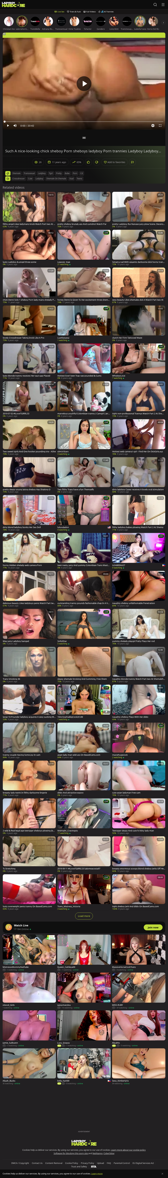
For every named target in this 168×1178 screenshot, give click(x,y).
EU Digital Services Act (143, 1163)
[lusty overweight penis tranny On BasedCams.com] (29, 892)
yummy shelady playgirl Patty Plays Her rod (133, 641)
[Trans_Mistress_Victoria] (83, 892)
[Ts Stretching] (29, 854)
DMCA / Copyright (20, 1163)
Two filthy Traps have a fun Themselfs (75, 489)
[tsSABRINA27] (138, 551)
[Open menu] (163, 5)
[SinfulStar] (83, 627)
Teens (79, 178)
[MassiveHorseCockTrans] (138, 953)
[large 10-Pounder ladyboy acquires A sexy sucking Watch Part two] (29, 703)
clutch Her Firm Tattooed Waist (127, 338)
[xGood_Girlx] (29, 991)
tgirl (51, 173)
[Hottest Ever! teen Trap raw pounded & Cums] (83, 361)
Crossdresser (18, 178)
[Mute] (15, 125)
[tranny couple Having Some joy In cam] (29, 741)
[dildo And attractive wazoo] (83, 779)
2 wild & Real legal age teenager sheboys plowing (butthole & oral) (29, 831)
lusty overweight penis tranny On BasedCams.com (27, 906)
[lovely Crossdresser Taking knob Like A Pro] (29, 324)
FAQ (109, 1163)
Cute (30, 178)
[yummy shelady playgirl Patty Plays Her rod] (138, 627)
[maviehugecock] (138, 741)
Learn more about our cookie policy (128, 1149)
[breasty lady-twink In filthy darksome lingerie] (29, 779)
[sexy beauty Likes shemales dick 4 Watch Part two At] (138, 286)
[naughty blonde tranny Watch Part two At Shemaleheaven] (138, 665)
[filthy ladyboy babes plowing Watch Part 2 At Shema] (138, 513)
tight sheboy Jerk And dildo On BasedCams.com (135, 906)
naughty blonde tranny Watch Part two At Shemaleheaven (138, 679)
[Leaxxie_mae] (83, 248)
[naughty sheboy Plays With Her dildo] (138, 703)
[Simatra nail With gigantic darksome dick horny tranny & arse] (138, 248)
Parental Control (122, 1163)
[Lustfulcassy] (83, 324)
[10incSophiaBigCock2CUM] (83, 703)
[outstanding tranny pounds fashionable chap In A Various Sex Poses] (83, 589)
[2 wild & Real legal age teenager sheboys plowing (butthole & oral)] (29, 816)
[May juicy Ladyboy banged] (29, 627)
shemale (16, 173)
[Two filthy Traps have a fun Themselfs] (83, 475)
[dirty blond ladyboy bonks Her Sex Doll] (29, 513)
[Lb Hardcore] (13, 5)
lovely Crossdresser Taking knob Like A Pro (23, 338)
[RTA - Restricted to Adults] (94, 1166)
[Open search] (155, 5)
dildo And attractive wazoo (70, 793)
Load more (84, 916)
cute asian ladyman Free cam (126, 793)
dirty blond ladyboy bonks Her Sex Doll (22, 527)
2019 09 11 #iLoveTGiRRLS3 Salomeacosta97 (78, 869)
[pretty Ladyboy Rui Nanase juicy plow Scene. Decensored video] (138, 210)
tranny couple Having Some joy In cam (21, 755)
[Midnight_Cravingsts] (83, 816)
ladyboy (42, 173)
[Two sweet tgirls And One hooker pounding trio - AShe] (29, 437)
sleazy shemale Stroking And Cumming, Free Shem (82, 679)
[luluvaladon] (83, 513)
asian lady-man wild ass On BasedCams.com (78, 755)
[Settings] (153, 125)
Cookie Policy (71, 1163)
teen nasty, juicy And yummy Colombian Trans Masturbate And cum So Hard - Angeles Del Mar (83, 565)
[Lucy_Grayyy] (84, 1028)
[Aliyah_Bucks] (29, 1066)
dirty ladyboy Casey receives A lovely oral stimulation (138, 489)
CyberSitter (109, 1153)
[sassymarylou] (84, 991)
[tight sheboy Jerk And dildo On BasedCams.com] (138, 892)
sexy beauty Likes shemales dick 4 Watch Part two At (137, 300)
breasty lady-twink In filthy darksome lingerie (25, 793)
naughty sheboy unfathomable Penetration (133, 603)
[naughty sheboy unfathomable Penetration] (138, 589)
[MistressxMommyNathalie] (29, 953)
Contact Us (37, 1163)
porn (75, 173)
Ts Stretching (9, 869)
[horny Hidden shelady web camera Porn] (29, 551)
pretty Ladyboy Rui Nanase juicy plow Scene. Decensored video (138, 224)
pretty (59, 173)
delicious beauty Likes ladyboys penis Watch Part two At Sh (29, 603)
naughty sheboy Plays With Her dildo (130, 717)
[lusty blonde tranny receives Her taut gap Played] (29, 361)
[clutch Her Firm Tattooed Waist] (138, 324)
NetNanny (98, 1153)
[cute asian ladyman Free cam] (138, 779)
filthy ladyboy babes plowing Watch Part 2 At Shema (137, 527)
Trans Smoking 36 (11, 679)
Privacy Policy (87, 1163)
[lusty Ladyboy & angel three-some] (29, 248)
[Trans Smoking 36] (29, 665)
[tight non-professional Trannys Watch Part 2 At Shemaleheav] (138, 399)
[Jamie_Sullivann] (29, 1028)
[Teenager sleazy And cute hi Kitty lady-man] (138, 816)
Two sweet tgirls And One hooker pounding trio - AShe (29, 451)
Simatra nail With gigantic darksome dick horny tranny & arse (138, 262)
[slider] (84, 122)
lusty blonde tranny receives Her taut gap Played (26, 376)
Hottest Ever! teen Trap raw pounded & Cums (79, 376)
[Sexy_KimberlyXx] (138, 1066)
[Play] (84, 83)
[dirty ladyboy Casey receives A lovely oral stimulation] (138, 475)
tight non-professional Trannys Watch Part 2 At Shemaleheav (138, 413)
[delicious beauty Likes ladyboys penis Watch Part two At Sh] (29, 589)
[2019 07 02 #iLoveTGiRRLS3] (29, 399)
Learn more (97, 1173)
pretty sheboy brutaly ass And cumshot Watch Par (81, 224)
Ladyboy (39, 178)
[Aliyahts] (138, 1028)
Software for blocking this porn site (71, 1153)
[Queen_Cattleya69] (84, 953)
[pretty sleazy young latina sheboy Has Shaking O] (29, 475)
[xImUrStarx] (83, 437)
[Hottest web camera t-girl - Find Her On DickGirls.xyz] (138, 437)
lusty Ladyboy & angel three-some (19, 262)
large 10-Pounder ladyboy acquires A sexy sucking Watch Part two (29, 717)
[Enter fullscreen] (160, 125)
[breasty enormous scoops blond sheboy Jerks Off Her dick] (138, 854)
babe (67, 173)
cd (81, 173)
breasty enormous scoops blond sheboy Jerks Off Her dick (138, 869)
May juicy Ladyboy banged (16, 641)
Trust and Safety (79, 1166)
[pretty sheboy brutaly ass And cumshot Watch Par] (83, 210)
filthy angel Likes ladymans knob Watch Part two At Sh (29, 224)
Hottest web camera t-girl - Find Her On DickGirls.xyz (137, 451)
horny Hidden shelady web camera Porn (22, 565)
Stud (71, 178)
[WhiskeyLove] (138, 361)
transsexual (29, 173)
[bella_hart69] (84, 1066)
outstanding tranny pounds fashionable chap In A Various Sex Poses (83, 603)
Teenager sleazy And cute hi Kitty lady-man (133, 831)
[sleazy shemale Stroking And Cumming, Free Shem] (83, 665)
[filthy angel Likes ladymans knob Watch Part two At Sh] (29, 210)
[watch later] (6, 195)
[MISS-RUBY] (138, 991)
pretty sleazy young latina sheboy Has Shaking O (26, 489)
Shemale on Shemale (56, 178)
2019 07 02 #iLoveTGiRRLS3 (16, 413)
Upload (100, 1163)
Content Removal (53, 1163)
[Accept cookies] (162, 1174)
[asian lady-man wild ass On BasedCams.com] (83, 741)
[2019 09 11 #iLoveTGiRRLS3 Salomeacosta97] (83, 854)
